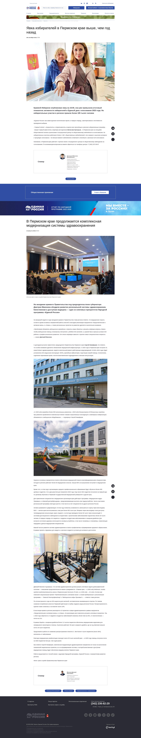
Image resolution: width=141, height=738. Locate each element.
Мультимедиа (95, 13)
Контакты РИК (32, 705)
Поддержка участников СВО (70, 17)
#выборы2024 (70, 178)
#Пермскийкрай (68, 690)
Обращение (76, 7)
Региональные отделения (78, 701)
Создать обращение (100, 192)
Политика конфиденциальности (34, 729)
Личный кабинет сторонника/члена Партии (100, 7)
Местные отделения (70, 13)
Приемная (83, 13)
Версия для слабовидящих (107, 3)
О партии (28, 13)
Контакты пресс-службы (56, 705)
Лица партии (40, 13)
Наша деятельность (54, 13)
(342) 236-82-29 (100, 703)
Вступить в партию (109, 13)
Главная (28, 20)
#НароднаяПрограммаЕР (53, 690)
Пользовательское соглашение (34, 728)
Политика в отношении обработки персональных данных (41, 731)
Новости (45, 20)
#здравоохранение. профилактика (86, 690)
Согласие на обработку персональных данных (38, 732)
